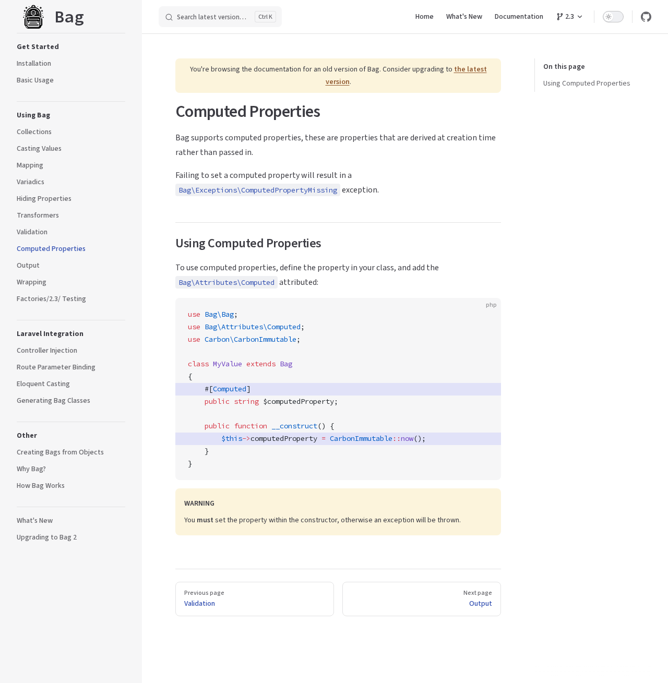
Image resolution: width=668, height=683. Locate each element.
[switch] (613, 16)
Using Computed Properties (586, 83)
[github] (646, 16)
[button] (71, 47)
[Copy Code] (484, 314)
